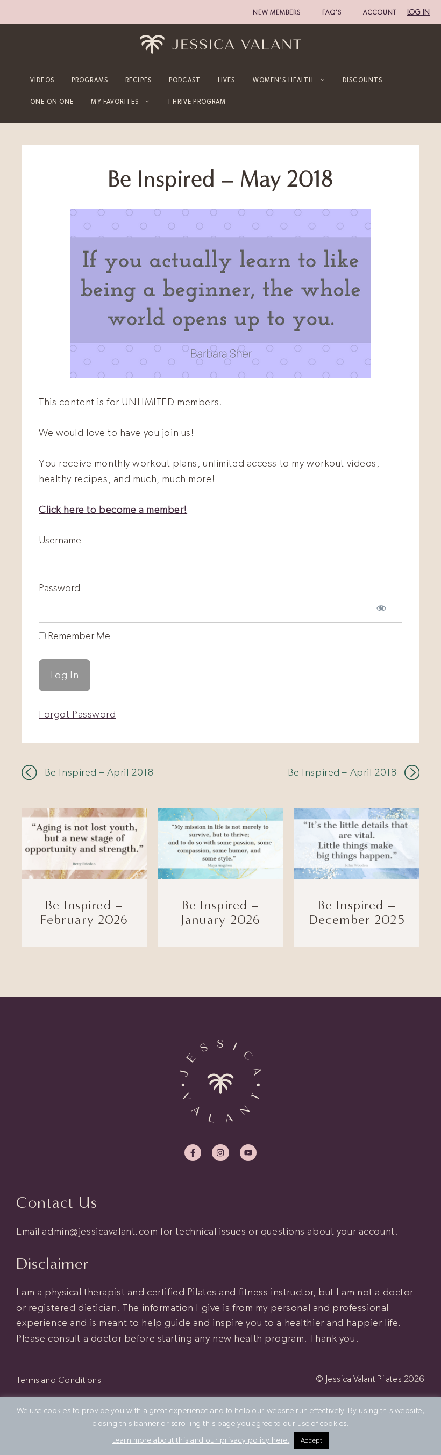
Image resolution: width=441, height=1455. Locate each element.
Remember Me (78, 635)
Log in (418, 12)
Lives (227, 80)
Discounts (362, 80)
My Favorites (115, 101)
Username (60, 540)
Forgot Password (77, 714)
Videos (42, 80)
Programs (90, 80)
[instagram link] (220, 1152)
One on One (52, 101)
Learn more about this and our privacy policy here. (201, 1440)
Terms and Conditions (58, 1379)
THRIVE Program (196, 101)
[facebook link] (192, 1152)
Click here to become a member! (113, 509)
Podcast (185, 80)
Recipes (138, 80)
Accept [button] (311, 1440)
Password (59, 588)
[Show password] (381, 609)
